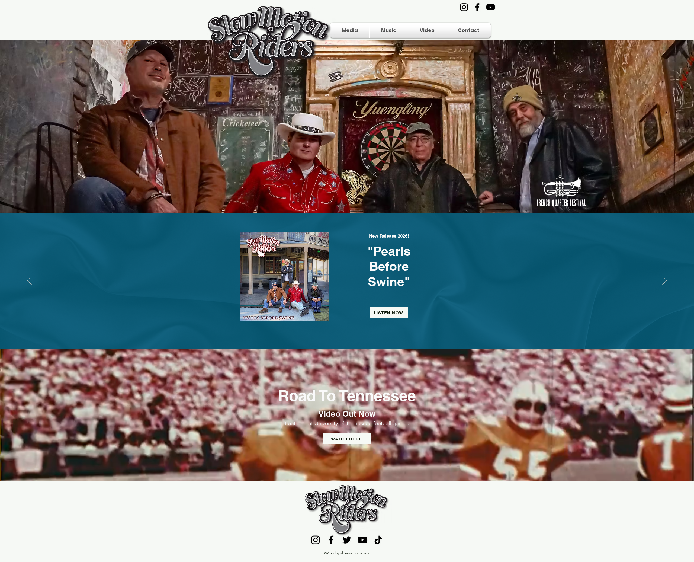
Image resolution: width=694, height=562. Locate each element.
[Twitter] (347, 540)
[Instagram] (464, 7)
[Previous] (29, 281)
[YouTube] (490, 7)
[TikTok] (378, 540)
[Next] (664, 281)
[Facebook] (477, 7)
